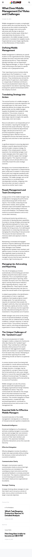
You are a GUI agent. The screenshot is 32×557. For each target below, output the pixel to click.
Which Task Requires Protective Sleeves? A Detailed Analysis (14, 513)
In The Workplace (9, 507)
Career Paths (8, 530)
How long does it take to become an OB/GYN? (15, 534)
